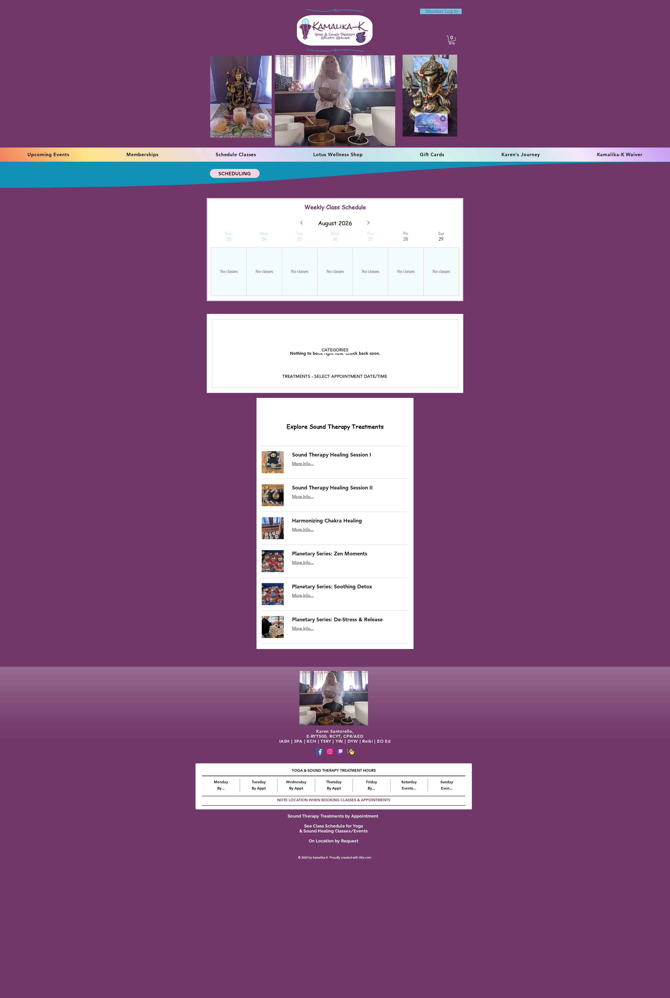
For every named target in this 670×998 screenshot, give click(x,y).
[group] (228, 263)
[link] (350, 454)
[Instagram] (329, 751)
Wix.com (365, 858)
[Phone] (340, 751)
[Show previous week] (301, 222)
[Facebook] (319, 751)
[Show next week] (368, 222)
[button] (451, 40)
